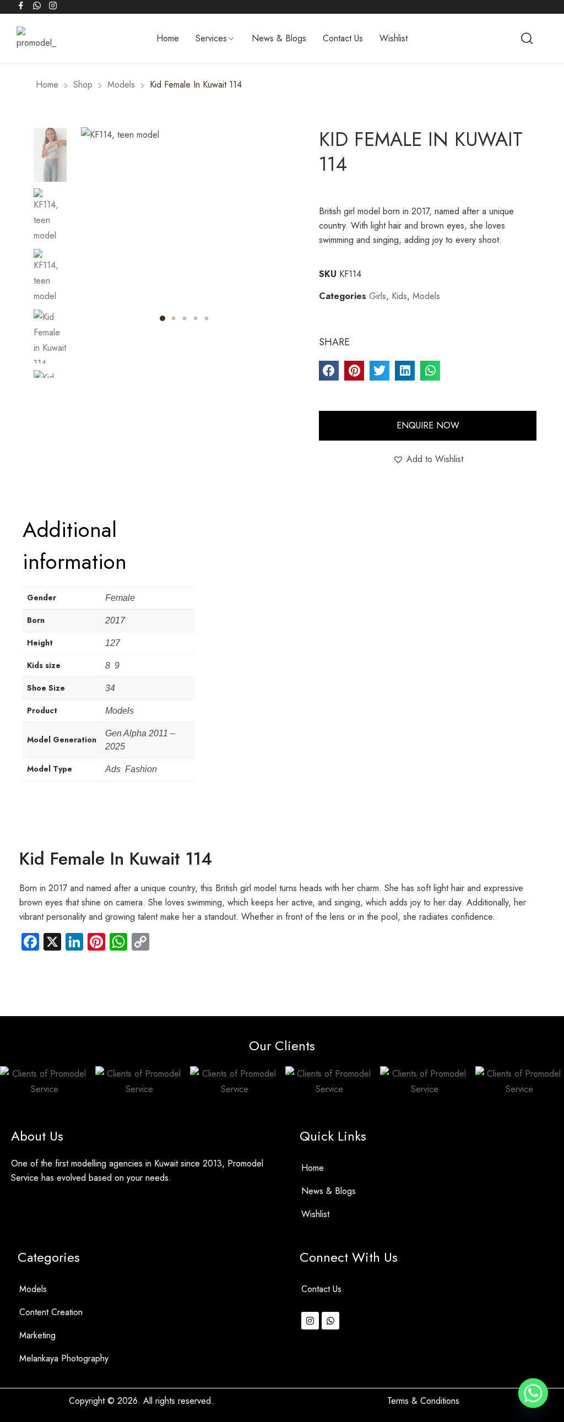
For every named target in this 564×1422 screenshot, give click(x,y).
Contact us (321, 1289)
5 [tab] (207, 318)
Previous (50, 121)
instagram (53, 5)
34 (110, 688)
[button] (329, 371)
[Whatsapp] (330, 1320)
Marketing (37, 1335)
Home (312, 1168)
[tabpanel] (185, 231)
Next (50, 380)
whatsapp (37, 5)
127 (112, 643)
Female (120, 598)
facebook (21, 5)
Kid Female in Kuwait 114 (115, 858)
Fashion (141, 769)
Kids (399, 296)
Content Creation (51, 1312)
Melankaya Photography (64, 1358)
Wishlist (315, 1214)
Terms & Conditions (423, 1400)
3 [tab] (185, 318)
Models (426, 296)
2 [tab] (174, 318)
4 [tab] (196, 318)
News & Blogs (328, 1191)
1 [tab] (162, 318)
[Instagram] (310, 1320)
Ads (113, 769)
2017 (115, 620)
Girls (377, 296)
